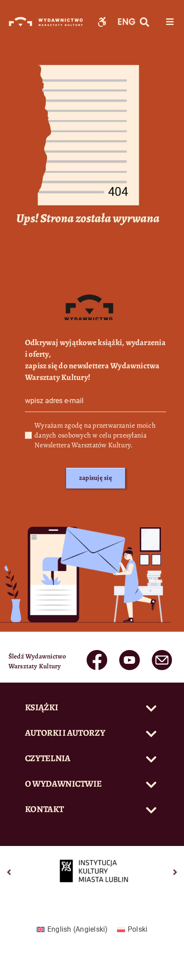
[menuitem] (72, 929)
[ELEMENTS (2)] (162, 653)
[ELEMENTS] (97, 653)
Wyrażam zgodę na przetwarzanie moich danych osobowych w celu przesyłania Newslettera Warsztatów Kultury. (95, 435)
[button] (92, 708)
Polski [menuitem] (137, 929)
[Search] (144, 22)
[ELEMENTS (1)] (129, 653)
